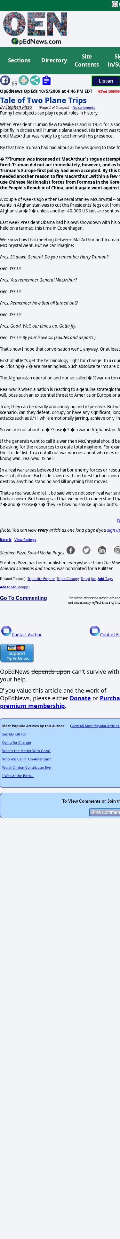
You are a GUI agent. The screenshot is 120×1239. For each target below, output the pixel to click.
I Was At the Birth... (18, 776)
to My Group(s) (14, 587)
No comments (84, 107)
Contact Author (27, 635)
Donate (80, 698)
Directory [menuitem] (53, 60)
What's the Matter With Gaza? (26, 751)
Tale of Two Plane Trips (43, 100)
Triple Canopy (68, 578)
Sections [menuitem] (19, 60)
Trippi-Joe (88, 578)
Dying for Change (16, 742)
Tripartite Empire (41, 578)
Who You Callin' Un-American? (26, 759)
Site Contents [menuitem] (87, 60)
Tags (105, 578)
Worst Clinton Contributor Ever (27, 767)
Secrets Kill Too (14, 734)
